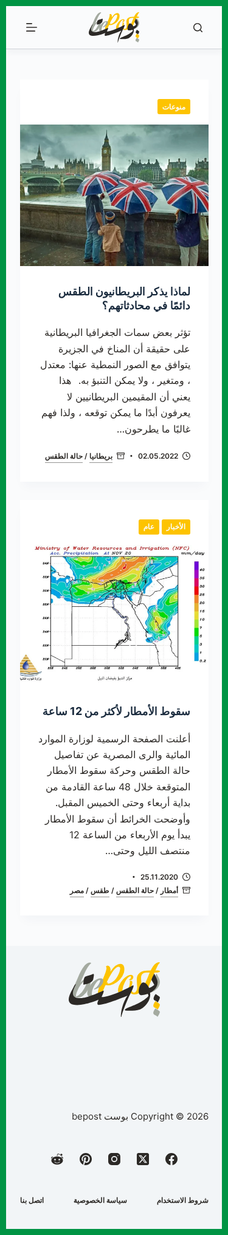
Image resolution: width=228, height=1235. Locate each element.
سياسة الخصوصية (100, 1200)
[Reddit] (57, 1159)
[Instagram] (114, 1159)
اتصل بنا (32, 1200)
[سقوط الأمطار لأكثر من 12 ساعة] (114, 615)
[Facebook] (171, 1159)
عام (148, 526)
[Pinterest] (86, 1159)
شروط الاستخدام (183, 1200)
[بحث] (197, 27)
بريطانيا (100, 455)
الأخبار (176, 526)
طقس (100, 890)
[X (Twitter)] (143, 1159)
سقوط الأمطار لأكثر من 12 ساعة (116, 711)
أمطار (169, 890)
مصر (77, 890)
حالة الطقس (64, 455)
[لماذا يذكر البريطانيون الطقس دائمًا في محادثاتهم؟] (114, 195)
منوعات (173, 106)
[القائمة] (31, 27)
